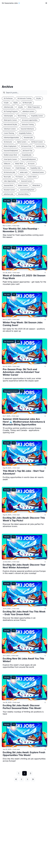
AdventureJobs (8, 116)
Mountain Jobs (28, 137)
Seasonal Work (8, 185)
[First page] (16, 779)
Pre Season (19, 177)
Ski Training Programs (11, 111)
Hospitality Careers (37, 116)
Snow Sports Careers (10, 159)
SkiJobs (15, 103)
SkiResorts (7, 164)
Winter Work (19, 164)
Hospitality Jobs (26, 155)
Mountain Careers (9, 190)
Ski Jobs (38, 98)
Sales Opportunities (10, 181)
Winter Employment (10, 146)
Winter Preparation (34, 107)
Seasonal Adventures (27, 129)
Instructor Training (28, 124)
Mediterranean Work (10, 155)
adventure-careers (28, 111)
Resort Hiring (22, 116)
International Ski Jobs (10, 124)
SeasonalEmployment (29, 159)
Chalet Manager (20, 168)
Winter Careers (23, 185)
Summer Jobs (40, 146)
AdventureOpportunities (11, 137)
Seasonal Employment (11, 151)
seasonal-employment (27, 190)
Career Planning (9, 133)
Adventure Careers (10, 129)
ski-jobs (20, 107)
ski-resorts (31, 164)
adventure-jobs (8, 194)
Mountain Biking (23, 194)
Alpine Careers (21, 142)
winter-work (23, 172)
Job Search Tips (27, 151)
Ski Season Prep (26, 146)
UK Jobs (6, 103)
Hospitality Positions (25, 133)
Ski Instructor (8, 142)
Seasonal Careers (26, 181)
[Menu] (46, 3)
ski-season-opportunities (29, 120)
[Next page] (27, 779)
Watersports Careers (10, 120)
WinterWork (36, 185)
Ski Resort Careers (37, 142)
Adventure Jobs (8, 107)
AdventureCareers (38, 172)
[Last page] (33, 779)
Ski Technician (8, 98)
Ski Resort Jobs (27, 103)
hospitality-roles (35, 168)
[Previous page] (21, 779)
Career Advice (32, 177)
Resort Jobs (7, 177)
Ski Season (7, 168)
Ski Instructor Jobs (9, 172)
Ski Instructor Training (24, 98)
